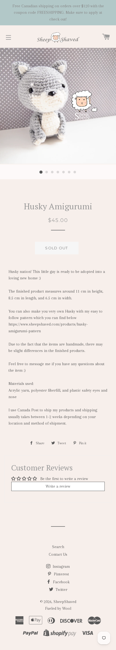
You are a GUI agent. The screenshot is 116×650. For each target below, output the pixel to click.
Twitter (60, 589)
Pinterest (61, 574)
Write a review (58, 486)
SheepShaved (64, 601)
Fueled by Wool (58, 608)
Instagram (61, 566)
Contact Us (58, 554)
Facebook (61, 582)
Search (58, 546)
